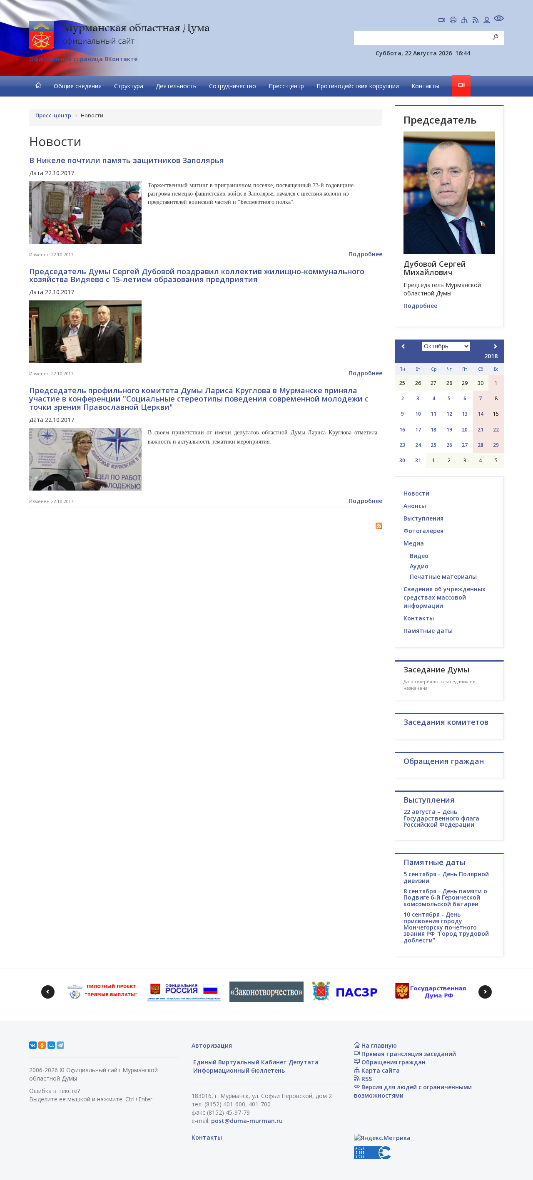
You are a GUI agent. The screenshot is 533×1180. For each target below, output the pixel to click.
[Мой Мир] (51, 1045)
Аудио (419, 566)
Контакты (425, 86)
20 (465, 429)
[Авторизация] (486, 20)
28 (480, 445)
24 (418, 445)
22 (496, 429)
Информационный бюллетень (238, 1070)
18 (433, 429)
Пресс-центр (286, 86)
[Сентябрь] (403, 346)
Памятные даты (428, 631)
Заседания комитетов (445, 722)
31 (418, 460)
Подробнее (365, 254)
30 (402, 460)
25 (433, 445)
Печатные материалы (443, 576)
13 (465, 413)
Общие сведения (78, 86)
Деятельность (176, 86)
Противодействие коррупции (357, 86)
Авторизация (212, 1045)
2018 (491, 356)
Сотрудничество (232, 86)
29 (496, 445)
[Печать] (453, 20)
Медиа (413, 543)
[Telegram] (60, 1045)
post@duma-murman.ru (247, 1121)
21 (480, 429)
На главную (378, 1045)
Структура (128, 86)
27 (465, 445)
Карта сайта (380, 1070)
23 (402, 445)
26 (449, 445)
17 (418, 429)
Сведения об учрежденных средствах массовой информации (444, 597)
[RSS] (475, 20)
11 (433, 413)
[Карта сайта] (464, 20)
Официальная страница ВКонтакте (83, 59)
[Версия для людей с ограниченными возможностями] (499, 19)
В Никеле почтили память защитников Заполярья (126, 160)
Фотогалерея (423, 531)
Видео (419, 556)
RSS (366, 1079)
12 (449, 413)
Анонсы (414, 506)
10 (418, 413)
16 (402, 429)
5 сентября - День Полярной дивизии (446, 877)
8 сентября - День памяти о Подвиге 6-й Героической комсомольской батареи (445, 897)
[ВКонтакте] (33, 1045)
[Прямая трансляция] (441, 20)
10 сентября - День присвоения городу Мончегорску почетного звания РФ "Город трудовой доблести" (446, 927)
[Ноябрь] (495, 346)
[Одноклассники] (42, 1045)
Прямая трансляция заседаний (408, 1054)
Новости (416, 493)
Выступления (423, 518)
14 (480, 413)
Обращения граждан (393, 1062)
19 (449, 429)
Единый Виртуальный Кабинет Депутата (255, 1062)
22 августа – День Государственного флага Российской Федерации (441, 818)
